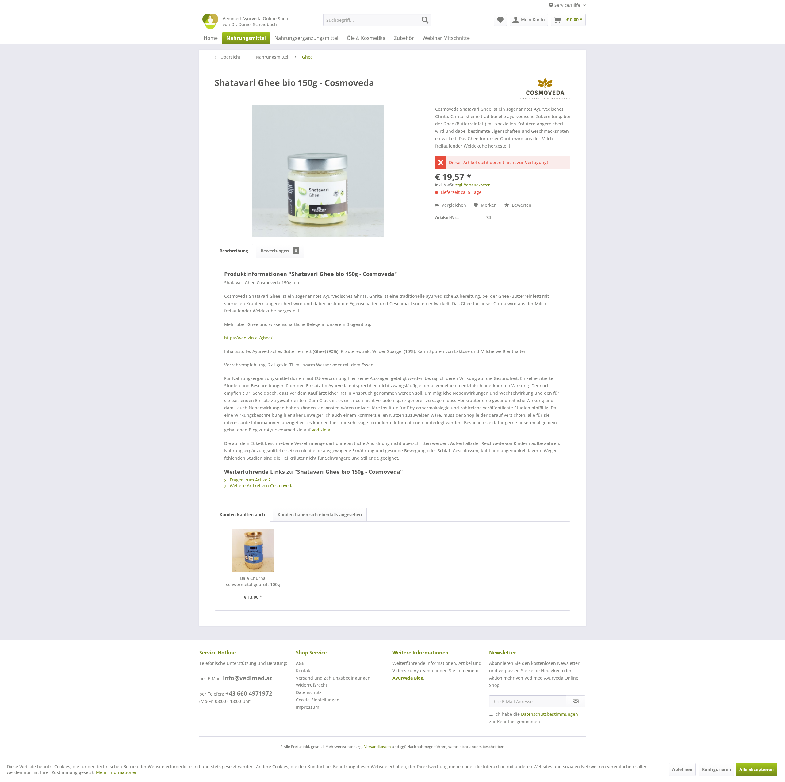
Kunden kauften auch (242, 514)
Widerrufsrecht (311, 685)
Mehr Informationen (117, 772)
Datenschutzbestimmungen (549, 714)
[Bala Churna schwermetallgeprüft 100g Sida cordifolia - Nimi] (253, 550)
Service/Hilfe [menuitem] (567, 5)
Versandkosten (377, 746)
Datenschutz (309, 692)
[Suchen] (425, 20)
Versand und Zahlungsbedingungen (333, 678)
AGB (300, 663)
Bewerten (521, 205)
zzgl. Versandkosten (473, 184)
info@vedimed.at (247, 678)
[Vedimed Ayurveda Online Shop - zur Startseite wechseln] (210, 21)
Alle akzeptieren (756, 769)
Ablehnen (682, 769)
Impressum (307, 707)
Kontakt (304, 670)
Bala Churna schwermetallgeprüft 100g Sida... (253, 581)
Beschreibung (234, 251)
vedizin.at (322, 430)
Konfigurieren (716, 769)
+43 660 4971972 (248, 693)
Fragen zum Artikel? (249, 480)
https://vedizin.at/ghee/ (248, 338)
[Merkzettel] (500, 20)
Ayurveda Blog (407, 678)
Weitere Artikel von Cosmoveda (261, 486)
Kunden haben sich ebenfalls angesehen (320, 514)
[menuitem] (377, 20)
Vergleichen (453, 205)
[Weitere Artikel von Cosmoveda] (545, 88)
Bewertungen (279, 251)
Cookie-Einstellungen (317, 700)
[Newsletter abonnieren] (575, 701)
